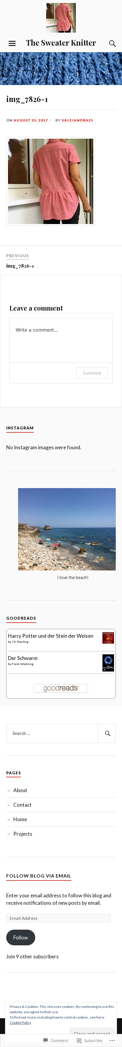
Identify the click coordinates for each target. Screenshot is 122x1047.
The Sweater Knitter (61, 42)
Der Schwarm (23, 658)
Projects (22, 834)
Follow (20, 937)
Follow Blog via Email (38, 875)
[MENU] (12, 43)
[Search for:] (61, 733)
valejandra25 (77, 120)
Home (20, 819)
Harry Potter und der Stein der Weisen (50, 636)
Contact (22, 805)
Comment (92, 372)
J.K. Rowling (20, 641)
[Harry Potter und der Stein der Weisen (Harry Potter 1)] (108, 642)
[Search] (107, 43)
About (20, 790)
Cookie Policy (20, 1022)
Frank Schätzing (22, 664)
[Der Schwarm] (108, 669)
